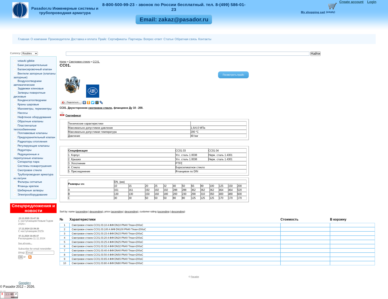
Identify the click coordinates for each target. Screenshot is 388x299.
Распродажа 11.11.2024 (31, 238)
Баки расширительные (32, 65)
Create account (351, 2)
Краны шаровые (28, 104)
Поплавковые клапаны (32, 133)
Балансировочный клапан (35, 69)
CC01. (96, 61)
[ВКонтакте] (84, 102)
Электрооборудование (32, 194)
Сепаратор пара (28, 161)
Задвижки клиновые (31, 88)
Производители (59, 39)
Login (371, 2)
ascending (82, 211)
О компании (39, 39)
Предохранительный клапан (36, 137)
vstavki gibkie (26, 60)
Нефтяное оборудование (34, 117)
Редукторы (25, 150)
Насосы (23, 112)
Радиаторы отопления (32, 141)
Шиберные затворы (30, 190)
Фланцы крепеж (28, 186)
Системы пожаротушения (35, 165)
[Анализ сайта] (9, 297)
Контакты (204, 39)
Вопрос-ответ (152, 39)
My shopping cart (313, 12)
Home (63, 61)
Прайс (102, 39)
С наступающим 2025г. (31, 231)
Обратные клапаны (30, 121)
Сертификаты (117, 39)
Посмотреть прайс (233, 74)
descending (96, 211)
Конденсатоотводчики (32, 100)
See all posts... (25, 243)
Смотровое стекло (30, 170)
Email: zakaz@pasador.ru (174, 19)
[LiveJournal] (101, 102)
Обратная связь (186, 39)
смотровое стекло (100, 107)
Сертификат (73, 115)
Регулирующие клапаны (34, 145)
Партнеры (135, 39)
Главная (23, 39)
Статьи (168, 39)
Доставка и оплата (84, 39)
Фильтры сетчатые (30, 181)
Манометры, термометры (35, 108)
